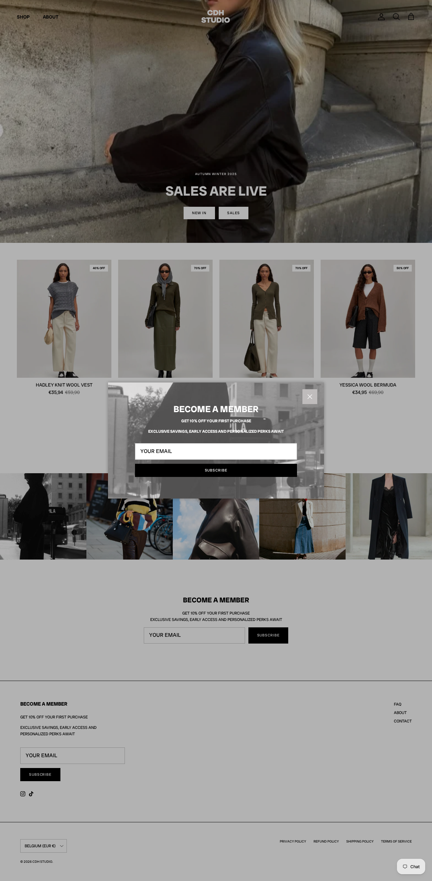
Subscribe (216, 470)
